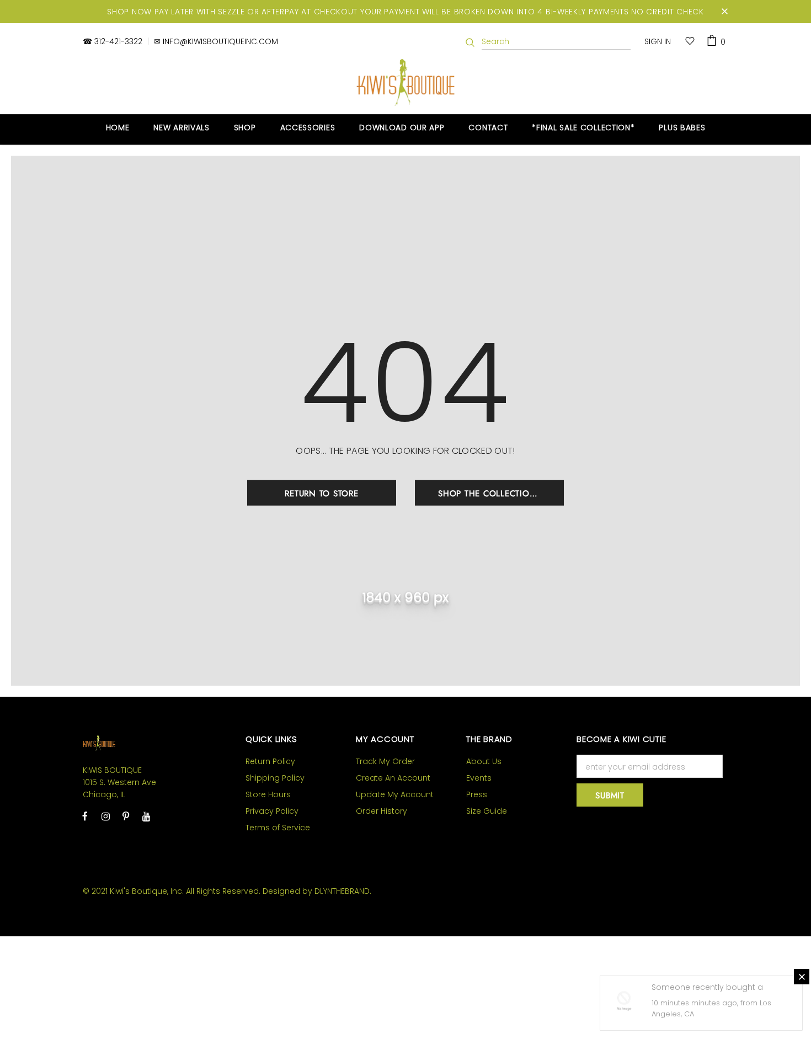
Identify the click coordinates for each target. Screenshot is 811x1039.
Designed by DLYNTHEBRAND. (317, 891)
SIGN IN (657, 41)
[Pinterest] (126, 816)
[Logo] (405, 82)
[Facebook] (85, 816)
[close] (724, 11)
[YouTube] (146, 816)
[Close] (801, 976)
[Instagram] (105, 816)
